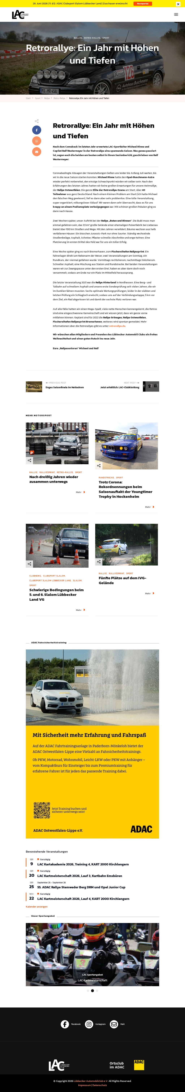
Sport (105, 37)
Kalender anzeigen (37, 907)
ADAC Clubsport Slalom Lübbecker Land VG (92, 980)
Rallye (78, 37)
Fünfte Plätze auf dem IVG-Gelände (122, 580)
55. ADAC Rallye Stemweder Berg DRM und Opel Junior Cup (81, 887)
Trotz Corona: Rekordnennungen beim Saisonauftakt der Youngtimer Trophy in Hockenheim (125, 489)
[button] (88, 990)
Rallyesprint (47, 472)
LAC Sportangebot (92, 975)
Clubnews (35, 575)
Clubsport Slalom (54, 575)
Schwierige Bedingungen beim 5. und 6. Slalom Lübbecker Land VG (56, 594)
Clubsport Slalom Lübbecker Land (50, 580)
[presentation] (31, 951)
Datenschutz (99, 1085)
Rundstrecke (106, 477)
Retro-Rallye (92, 37)
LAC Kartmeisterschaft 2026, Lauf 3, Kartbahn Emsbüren (79, 875)
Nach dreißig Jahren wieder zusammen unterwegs (53, 479)
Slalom (77, 580)
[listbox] (92, 958)
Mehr (78, 492)
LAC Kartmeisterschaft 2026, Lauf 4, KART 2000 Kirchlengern (83, 898)
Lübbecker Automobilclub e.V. (91, 1081)
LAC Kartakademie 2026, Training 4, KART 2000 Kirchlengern (83, 864)
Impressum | (85, 1085)
